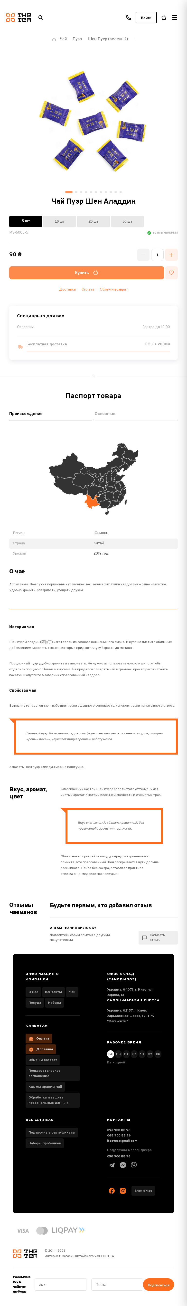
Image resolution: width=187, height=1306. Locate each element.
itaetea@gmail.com (122, 1141)
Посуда (34, 1003)
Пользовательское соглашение (44, 1073)
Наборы (54, 1003)
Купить (82, 272)
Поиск (41, 17)
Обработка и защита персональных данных (48, 1100)
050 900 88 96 (119, 1157)
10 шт (60, 221)
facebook (112, 1191)
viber (134, 1165)
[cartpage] (164, 17)
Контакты (53, 992)
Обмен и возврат (114, 289)
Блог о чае (143, 1191)
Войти (146, 18)
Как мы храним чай (45, 1087)
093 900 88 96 (119, 1130)
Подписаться (158, 1285)
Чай (72, 992)
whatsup (123, 1165)
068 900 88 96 (119, 1136)
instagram (123, 1191)
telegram (112, 1165)
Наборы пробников (44, 1143)
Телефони (128, 17)
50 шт (127, 221)
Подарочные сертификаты (51, 1133)
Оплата (42, 1039)
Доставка (44, 1049)
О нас (33, 992)
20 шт (93, 221)
